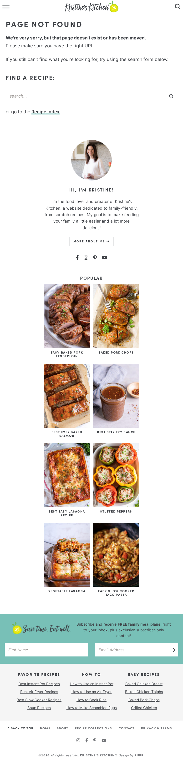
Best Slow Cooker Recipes (39, 700)
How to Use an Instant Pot (91, 684)
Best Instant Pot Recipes (39, 684)
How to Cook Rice (91, 700)
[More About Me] (91, 183)
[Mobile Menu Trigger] (6, 7)
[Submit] (171, 96)
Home (45, 728)
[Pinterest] (95, 257)
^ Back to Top (20, 728)
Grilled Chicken (144, 707)
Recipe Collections (93, 728)
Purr (138, 755)
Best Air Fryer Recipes (39, 691)
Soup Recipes (39, 707)
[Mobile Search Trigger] (176, 7)
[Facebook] (77, 257)
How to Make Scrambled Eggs (91, 707)
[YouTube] (104, 257)
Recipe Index (45, 112)
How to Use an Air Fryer (91, 691)
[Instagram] (86, 257)
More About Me (90, 241)
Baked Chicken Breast (144, 684)
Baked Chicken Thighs (144, 691)
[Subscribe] (170, 649)
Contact (127, 728)
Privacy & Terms (156, 728)
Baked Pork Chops (144, 700)
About (62, 728)
